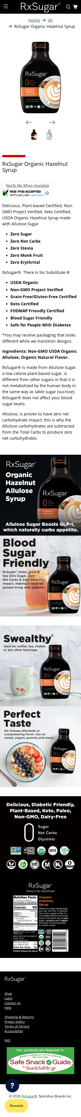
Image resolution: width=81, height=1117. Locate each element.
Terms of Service (16, 1026)
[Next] (52, 122)
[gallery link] (40, 77)
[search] (68, 6)
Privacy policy (14, 1021)
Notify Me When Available (27, 185)
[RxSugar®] (40, 7)
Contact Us (12, 1003)
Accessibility (13, 1031)
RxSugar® (29, 1096)
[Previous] (28, 122)
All (50, 20)
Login (8, 998)
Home (34, 20)
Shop (8, 993)
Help (7, 1008)
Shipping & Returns (19, 1017)
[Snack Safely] (40, 1073)
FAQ (7, 1040)
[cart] (75, 6)
